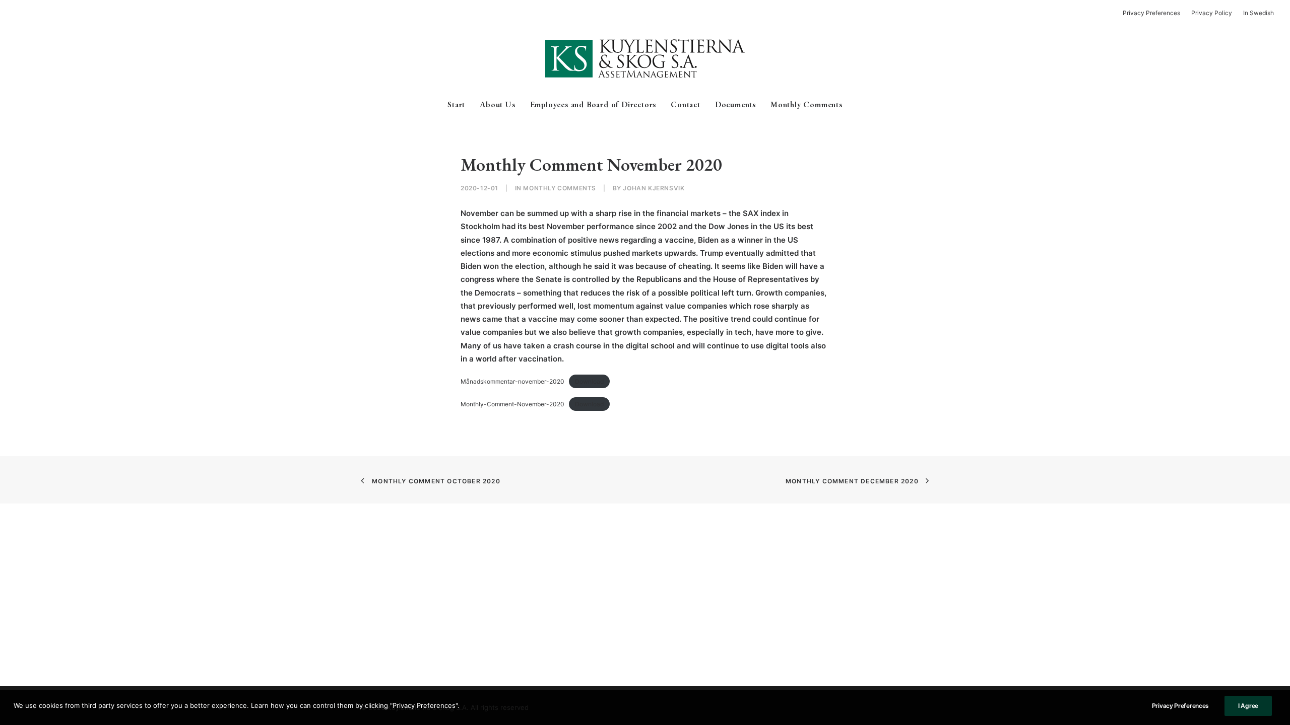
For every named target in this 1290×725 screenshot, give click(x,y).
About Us (497, 104)
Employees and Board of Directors (593, 104)
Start (456, 104)
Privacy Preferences (1180, 705)
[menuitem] (1154, 13)
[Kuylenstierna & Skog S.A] (645, 58)
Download (589, 381)
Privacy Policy (1211, 13)
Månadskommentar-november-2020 (512, 381)
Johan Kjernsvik (653, 188)
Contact (685, 104)
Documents (735, 104)
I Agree (1248, 705)
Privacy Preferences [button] (1151, 13)
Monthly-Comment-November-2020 (512, 404)
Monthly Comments (806, 104)
